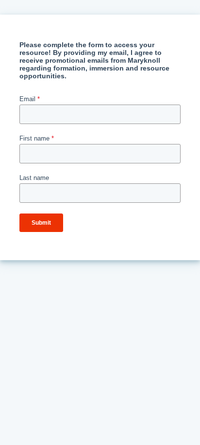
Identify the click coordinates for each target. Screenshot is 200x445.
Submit (41, 222)
